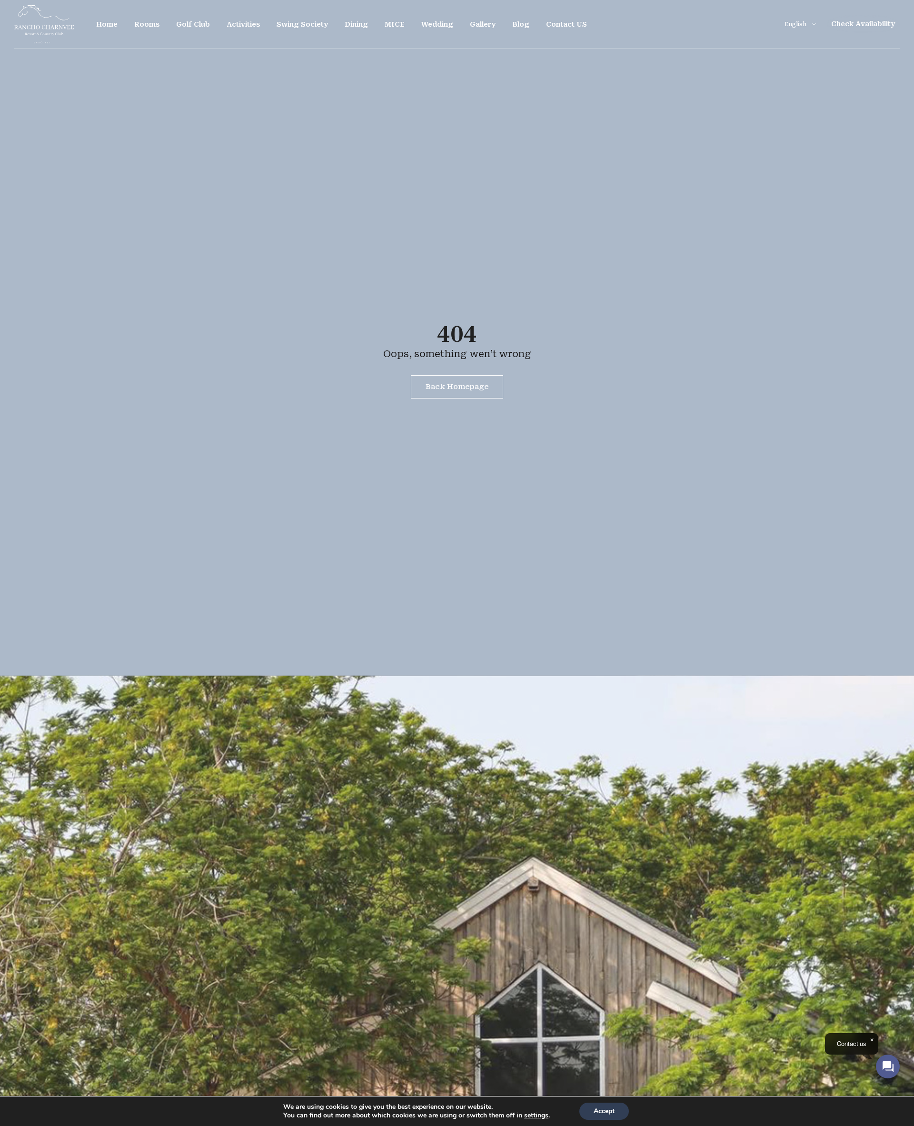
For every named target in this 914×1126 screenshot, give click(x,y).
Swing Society (302, 24)
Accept (604, 1111)
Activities (243, 24)
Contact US (566, 24)
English (795, 24)
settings (536, 1115)
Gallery (483, 24)
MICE (395, 24)
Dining (356, 24)
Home (107, 24)
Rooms (146, 24)
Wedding (437, 24)
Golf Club (193, 24)
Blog (520, 24)
